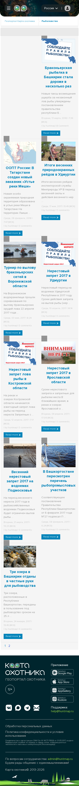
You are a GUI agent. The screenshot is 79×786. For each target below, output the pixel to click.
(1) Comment (62, 125)
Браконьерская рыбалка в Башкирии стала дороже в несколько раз (58, 77)
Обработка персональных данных (28, 726)
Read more (49, 133)
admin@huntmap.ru (60, 759)
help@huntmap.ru (62, 711)
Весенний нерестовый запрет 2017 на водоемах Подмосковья (20, 481)
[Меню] (8, 8)
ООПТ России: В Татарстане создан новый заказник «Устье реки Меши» (20, 177)
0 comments (25, 225)
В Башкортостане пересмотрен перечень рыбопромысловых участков (58, 480)
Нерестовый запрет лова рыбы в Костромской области (19, 379)
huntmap (50, 125)
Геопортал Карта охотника (20, 21)
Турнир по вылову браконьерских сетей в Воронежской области (20, 277)
